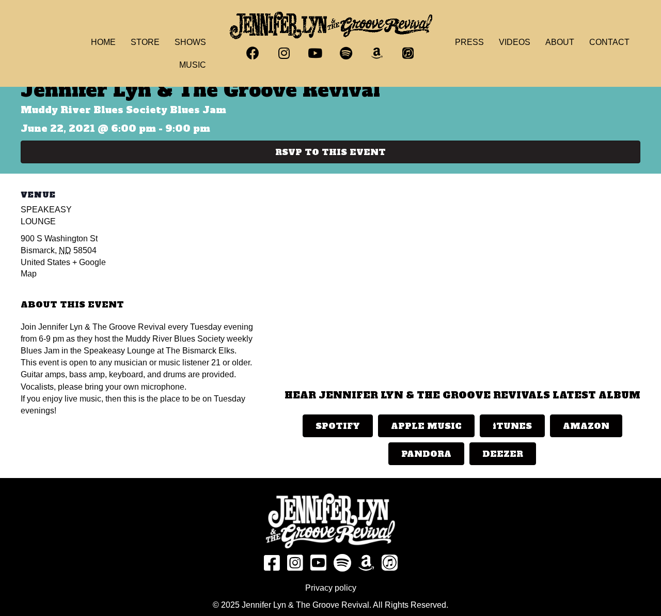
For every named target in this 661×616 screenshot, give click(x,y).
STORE (145, 42)
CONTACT (609, 42)
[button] (253, 53)
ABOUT (559, 42)
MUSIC (192, 64)
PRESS (469, 42)
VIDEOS (514, 42)
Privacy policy (330, 587)
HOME (103, 42)
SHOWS (190, 42)
